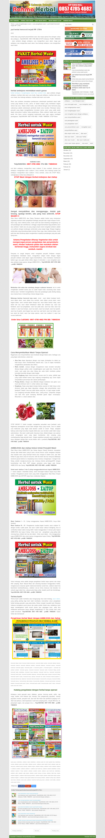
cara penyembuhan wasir (71, 127)
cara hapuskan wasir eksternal (26, 813)
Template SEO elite (89, 836)
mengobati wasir (86, 127)
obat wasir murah (69, 140)
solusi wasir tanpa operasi (72, 143)
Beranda (37, 830)
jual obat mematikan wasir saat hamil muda (30, 807)
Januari (65, 169)
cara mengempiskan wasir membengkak (29, 800)
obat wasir (84, 133)
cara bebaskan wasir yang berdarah (28, 793)
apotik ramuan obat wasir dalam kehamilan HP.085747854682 (35, 820)
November (66, 156)
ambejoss (67, 101)
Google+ (28, 786)
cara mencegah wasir (70, 104)
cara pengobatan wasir (39, 24)
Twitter (34, 786)
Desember (66, 153)
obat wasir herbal (81, 137)
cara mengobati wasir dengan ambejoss (76, 114)
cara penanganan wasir (71, 120)
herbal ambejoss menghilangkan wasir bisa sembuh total (28, 93)
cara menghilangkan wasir (23, 24)
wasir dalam (56, 599)
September (66, 158)
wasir (91, 143)
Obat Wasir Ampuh (41, 20)
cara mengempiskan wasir (72, 107)
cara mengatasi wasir (85, 104)
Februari (65, 164)
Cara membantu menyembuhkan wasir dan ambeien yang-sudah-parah (82, 66)
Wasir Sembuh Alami (55, 20)
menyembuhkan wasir (70, 130)
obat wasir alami (69, 137)
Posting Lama (55, 830)
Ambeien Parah (68, 20)
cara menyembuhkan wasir (72, 117)
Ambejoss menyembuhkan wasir (26, 836)
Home (12, 24)
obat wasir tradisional (83, 140)
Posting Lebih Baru (17, 830)
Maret (65, 161)
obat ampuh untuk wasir (71, 133)
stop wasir (85, 143)
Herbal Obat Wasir (27, 20)
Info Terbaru (14, 20)
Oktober (65, 150)
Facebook (21, 786)
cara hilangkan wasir (78, 101)
